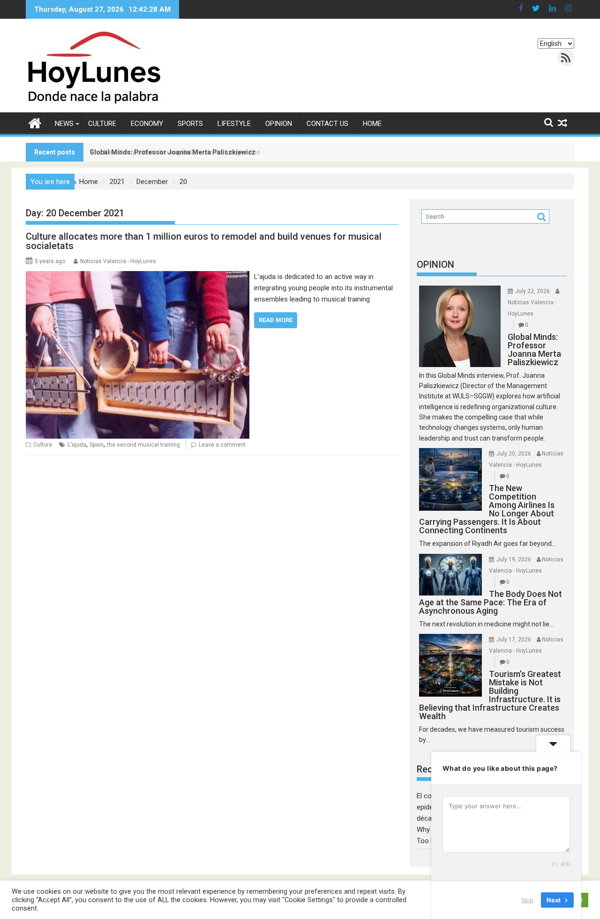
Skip (527, 900)
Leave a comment (222, 444)
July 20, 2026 (513, 453)
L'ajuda (77, 444)
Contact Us (327, 123)
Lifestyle (234, 123)
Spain (97, 444)
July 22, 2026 (532, 291)
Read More (275, 319)
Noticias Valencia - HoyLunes (118, 261)
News (64, 123)
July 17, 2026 (513, 639)
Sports (190, 123)
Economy (147, 123)
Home (372, 123)
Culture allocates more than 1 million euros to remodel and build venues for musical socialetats (204, 241)
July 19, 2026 (513, 559)
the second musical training (143, 444)
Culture (102, 123)
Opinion (278, 123)
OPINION (435, 264)
